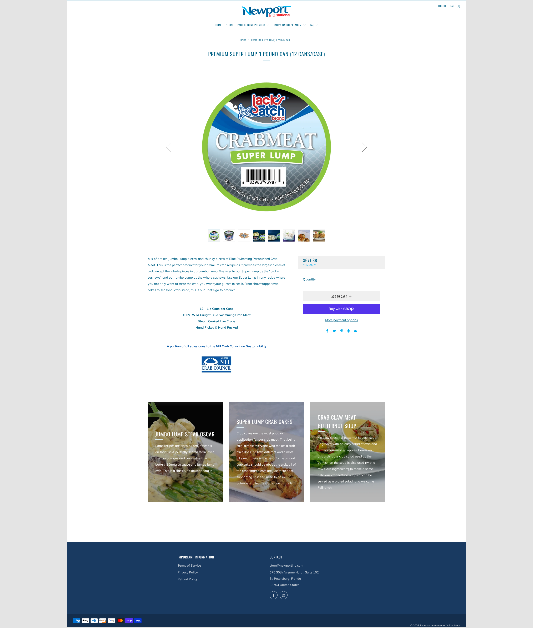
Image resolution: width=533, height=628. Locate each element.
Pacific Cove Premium (251, 25)
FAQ (312, 25)
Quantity (309, 279)
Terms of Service (189, 565)
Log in (442, 6)
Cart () (455, 6)
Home (218, 25)
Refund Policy (188, 579)
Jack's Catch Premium (288, 25)
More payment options (341, 320)
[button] (214, 235)
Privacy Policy (188, 572)
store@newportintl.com (286, 565)
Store (229, 25)
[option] (266, 146)
